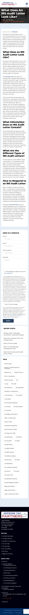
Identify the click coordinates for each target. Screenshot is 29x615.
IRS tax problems (18, 406)
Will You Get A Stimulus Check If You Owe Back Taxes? (13, 339)
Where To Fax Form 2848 (10, 343)
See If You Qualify (9, 589)
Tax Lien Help (6, 543)
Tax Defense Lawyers (10, 456)
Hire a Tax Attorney (9, 376)
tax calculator (8, 440)
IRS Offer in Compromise (11, 391)
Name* (5, 236)
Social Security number (10, 429)
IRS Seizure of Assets (9, 578)
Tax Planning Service (9, 570)
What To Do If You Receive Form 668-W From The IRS (13, 352)
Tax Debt (17, 440)
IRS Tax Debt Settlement (10, 403)
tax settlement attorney (10, 478)
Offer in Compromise (10, 418)
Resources (5, 592)
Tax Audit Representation (11, 575)
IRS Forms (5, 551)
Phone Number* (7, 250)
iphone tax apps (8, 380)
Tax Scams (16, 471)
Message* (5, 257)
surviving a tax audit (9, 433)
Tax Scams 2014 (8, 475)
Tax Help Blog (9, 19)
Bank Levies (7, 573)
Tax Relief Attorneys (7, 536)
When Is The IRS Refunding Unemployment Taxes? (11, 347)
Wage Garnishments (9, 490)
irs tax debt (7, 399)
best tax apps (8, 363)
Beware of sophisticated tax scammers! (11, 368)
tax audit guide (8, 437)
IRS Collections (8, 387)
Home (2, 19)
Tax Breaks (19, 437)
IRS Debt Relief (20, 387)
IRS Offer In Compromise (9, 541)
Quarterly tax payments (10, 425)
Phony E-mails (8, 422)
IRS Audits (15, 31)
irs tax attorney (8, 395)
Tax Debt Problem (9, 448)
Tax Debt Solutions (7, 564)
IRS (17, 380)
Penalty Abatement (9, 580)
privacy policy (12, 315)
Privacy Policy (18, 612)
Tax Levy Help (6, 546)
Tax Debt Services (9, 452)
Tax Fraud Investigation (10, 583)
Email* (4, 243)
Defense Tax (7, 372)
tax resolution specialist (10, 467)
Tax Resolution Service (10, 565)
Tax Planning (7, 459)
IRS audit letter (9, 76)
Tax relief (17, 459)
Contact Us (5, 601)
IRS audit (13, 384)
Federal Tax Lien (18, 372)
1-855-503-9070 (5, 520)
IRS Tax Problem (6, 548)
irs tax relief (7, 410)
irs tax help (7, 406)
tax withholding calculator (11, 482)
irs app (6, 384)
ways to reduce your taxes (11, 494)
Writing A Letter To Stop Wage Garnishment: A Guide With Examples (14, 334)
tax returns (7, 471)
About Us (4, 561)
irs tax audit (19, 395)
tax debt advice (8, 444)
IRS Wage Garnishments (10, 414)
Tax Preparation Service (10, 568)
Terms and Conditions (8, 612)
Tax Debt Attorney (7, 538)
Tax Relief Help (8, 463)
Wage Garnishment (9, 486)
